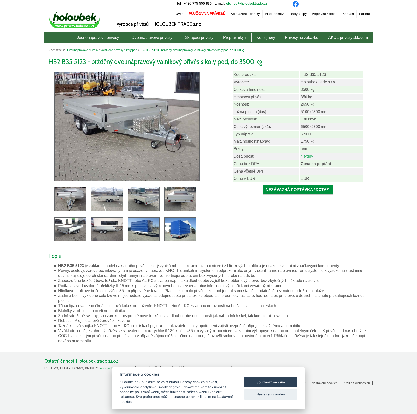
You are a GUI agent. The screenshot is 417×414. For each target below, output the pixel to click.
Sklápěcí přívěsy (199, 37)
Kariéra (364, 14)
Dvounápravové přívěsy (152, 37)
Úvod (180, 14)
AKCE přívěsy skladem (348, 37)
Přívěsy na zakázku (301, 37)
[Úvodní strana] (74, 28)
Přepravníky (233, 37)
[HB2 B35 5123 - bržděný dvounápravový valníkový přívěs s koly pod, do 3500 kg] (127, 180)
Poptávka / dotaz (324, 14)
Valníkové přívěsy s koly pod (118, 50)
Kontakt (348, 14)
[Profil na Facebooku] (296, 6)
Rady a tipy (298, 14)
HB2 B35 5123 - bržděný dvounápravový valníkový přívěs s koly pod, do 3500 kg (192, 50)
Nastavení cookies (325, 383)
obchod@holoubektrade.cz (246, 3)
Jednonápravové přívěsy (98, 37)
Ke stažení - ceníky (245, 14)
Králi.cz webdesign (357, 383)
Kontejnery (266, 37)
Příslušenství (275, 14)
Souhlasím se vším (271, 382)
